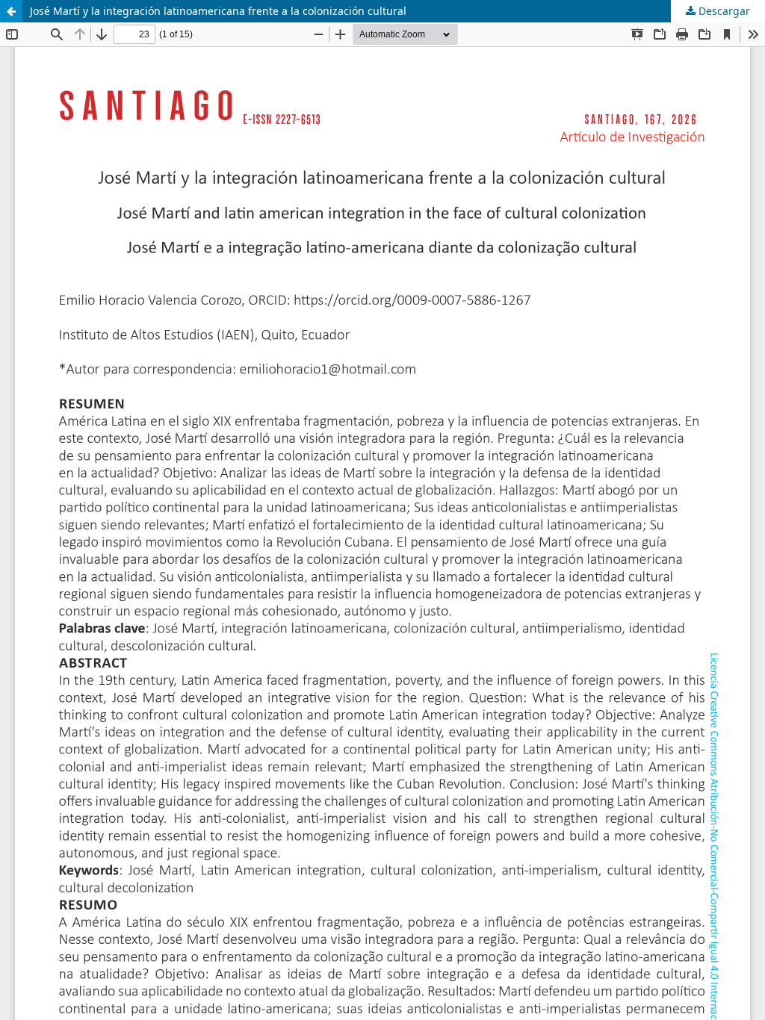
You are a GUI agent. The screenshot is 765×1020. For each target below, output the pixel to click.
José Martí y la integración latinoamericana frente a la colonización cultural (218, 11)
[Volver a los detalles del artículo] (11, 11)
